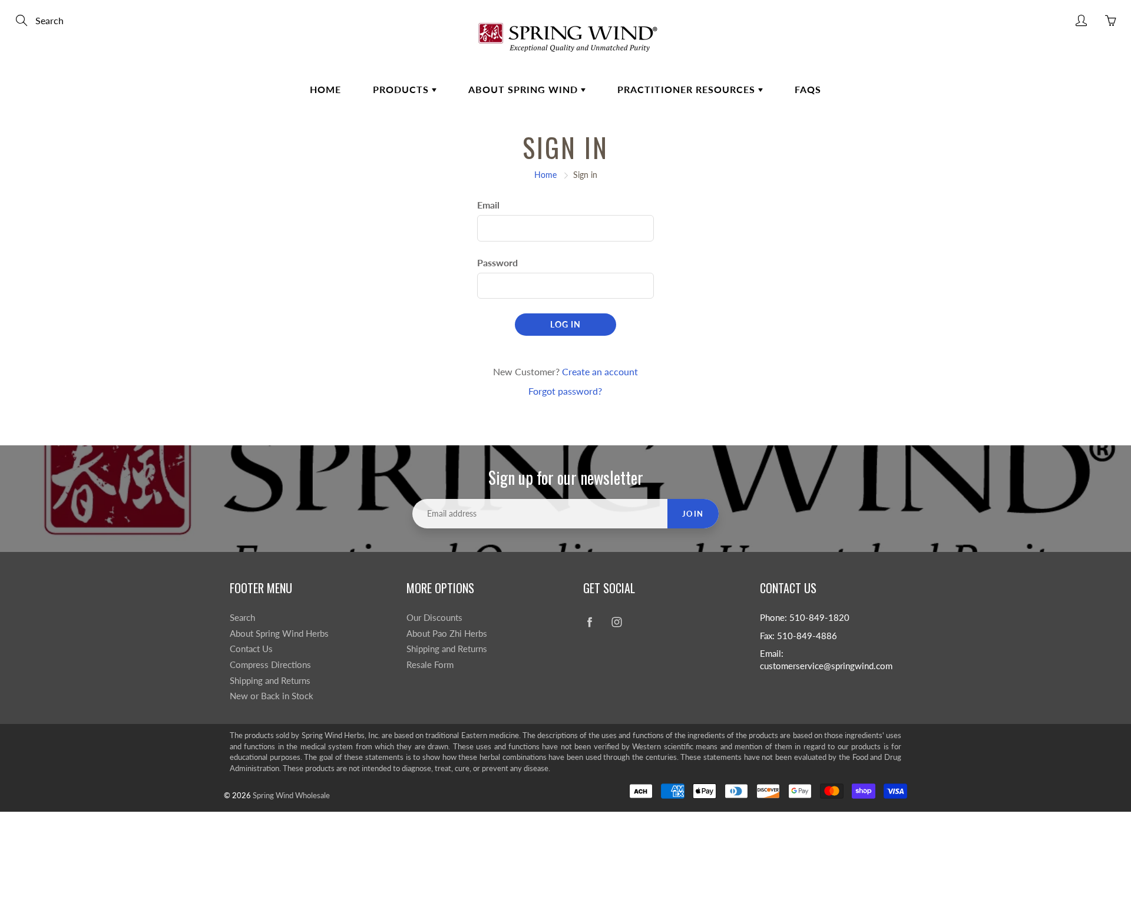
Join (693, 513)
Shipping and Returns (270, 681)
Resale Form (430, 665)
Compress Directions (270, 665)
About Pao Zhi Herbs (446, 634)
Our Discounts (434, 618)
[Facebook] (589, 622)
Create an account (600, 371)
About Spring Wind (524, 89)
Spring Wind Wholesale (291, 795)
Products (402, 89)
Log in (565, 324)
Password (497, 262)
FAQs (808, 89)
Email (488, 204)
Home (325, 89)
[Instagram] (616, 622)
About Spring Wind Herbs (279, 634)
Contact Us (251, 649)
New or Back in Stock (271, 696)
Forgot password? (565, 390)
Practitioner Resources (687, 89)
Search (242, 618)
